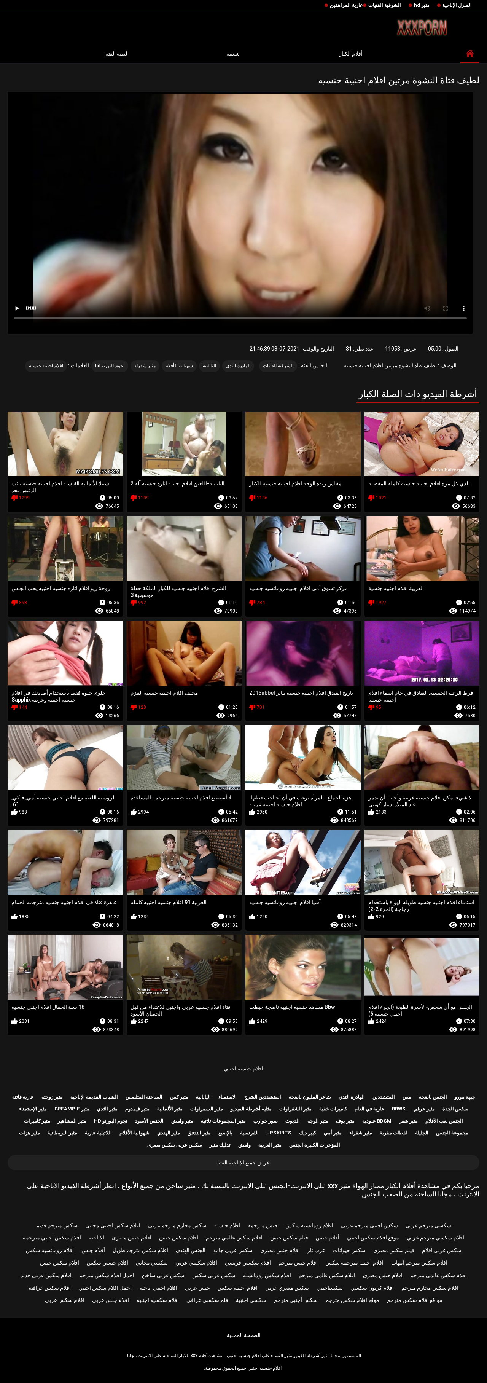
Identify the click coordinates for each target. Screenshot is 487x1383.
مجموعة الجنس (452, 1133)
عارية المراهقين (346, 5)
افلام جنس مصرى (131, 1238)
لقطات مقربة (393, 1133)
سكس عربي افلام (442, 1250)
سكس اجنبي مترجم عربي (369, 1225)
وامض (244, 1145)
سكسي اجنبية (251, 1300)
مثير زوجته (52, 1097)
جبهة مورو (465, 1097)
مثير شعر (408, 1121)
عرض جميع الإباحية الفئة (243, 1163)
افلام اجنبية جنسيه (46, 365)
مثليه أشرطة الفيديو (251, 1109)
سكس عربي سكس (214, 1275)
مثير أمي (333, 1133)
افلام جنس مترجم (298, 1263)
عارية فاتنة (23, 1097)
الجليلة (421, 1133)
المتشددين (383, 1097)
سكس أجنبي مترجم (296, 1300)
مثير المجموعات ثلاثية (223, 1121)
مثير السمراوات (206, 1109)
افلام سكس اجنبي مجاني (112, 1225)
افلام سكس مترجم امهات (419, 1263)
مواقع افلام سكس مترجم (414, 1300)
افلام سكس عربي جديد (46, 1275)
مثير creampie (71, 1109)
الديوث (292, 1121)
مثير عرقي (424, 1109)
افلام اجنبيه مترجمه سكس (354, 1263)
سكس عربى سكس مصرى (174, 1145)
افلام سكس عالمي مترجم (234, 1238)
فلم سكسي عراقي (207, 1300)
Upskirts (278, 1133)
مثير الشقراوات (295, 1109)
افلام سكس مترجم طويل (140, 1250)
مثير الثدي (107, 1109)
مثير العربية (270, 1145)
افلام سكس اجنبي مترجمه (52, 1238)
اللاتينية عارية (98, 1133)
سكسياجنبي (330, 1288)
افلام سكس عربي (64, 1300)
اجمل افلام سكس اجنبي (105, 1288)
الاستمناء (227, 1097)
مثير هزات (29, 1133)
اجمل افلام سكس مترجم (106, 1275)
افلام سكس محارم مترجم (429, 1288)
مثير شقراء (145, 365)
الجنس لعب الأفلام (444, 1121)
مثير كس (179, 1097)
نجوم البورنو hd (109, 365)
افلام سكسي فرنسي (248, 1263)
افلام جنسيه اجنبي (243, 1069)
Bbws (399, 1109)
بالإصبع (225, 1133)
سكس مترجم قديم (57, 1225)
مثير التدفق (199, 1133)
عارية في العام (369, 1109)
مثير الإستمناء (33, 1109)
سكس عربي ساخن (163, 1275)
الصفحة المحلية (244, 1335)
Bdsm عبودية (377, 1121)
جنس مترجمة (263, 1225)
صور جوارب (265, 1121)
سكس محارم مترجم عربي (177, 1225)
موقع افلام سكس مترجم (352, 1300)
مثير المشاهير (72, 1121)
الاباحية (96, 1238)
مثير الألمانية (170, 1109)
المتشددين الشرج (262, 1097)
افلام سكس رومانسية (267, 1275)
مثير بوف (345, 1121)
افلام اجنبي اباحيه (158, 1288)
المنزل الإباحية (457, 5)
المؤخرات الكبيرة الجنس (314, 1145)
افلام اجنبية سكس (238, 1288)
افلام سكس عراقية (50, 1288)
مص (407, 1097)
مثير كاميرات (37, 1121)
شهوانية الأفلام (179, 365)
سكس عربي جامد (233, 1250)
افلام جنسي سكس (107, 1263)
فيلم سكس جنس (289, 1238)
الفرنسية (249, 1133)
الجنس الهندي (190, 1250)
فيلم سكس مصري (393, 1250)
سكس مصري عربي (287, 1288)
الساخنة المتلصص (144, 1097)
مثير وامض (182, 1121)
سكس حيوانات (349, 1250)
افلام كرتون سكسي (372, 1288)
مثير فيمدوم (137, 1109)
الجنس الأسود (149, 1121)
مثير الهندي (168, 1133)
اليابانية (209, 365)
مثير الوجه (317, 1121)
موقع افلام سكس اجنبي (373, 1238)
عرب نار (316, 1250)
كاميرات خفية (333, 1109)
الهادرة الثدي (238, 365)
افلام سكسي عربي (196, 1263)
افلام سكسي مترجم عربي (435, 1238)
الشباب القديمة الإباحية (94, 1097)
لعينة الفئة (116, 54)
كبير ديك (307, 1133)
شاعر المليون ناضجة (310, 1097)
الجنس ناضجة (433, 1097)
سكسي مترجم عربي (428, 1225)
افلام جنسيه (227, 1225)
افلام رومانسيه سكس (309, 1225)
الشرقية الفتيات (384, 5)
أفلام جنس (327, 1238)
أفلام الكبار (351, 54)
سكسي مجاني (152, 1263)
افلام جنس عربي (110, 1300)
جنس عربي (197, 1288)
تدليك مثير (220, 1145)
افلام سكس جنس (178, 1238)
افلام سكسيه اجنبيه (158, 1300)
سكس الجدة (455, 1109)
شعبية (233, 54)
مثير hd (422, 5)
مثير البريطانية (62, 1133)
